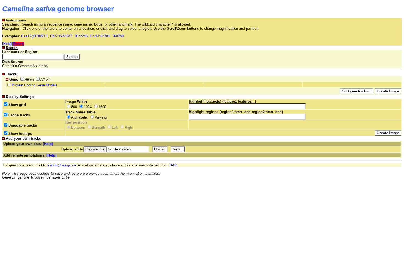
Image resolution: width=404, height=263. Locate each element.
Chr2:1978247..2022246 (69, 36)
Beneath (98, 127)
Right (129, 127)
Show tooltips (20, 134)
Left (115, 127)
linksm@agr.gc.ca (61, 165)
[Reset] (18, 44)
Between (78, 127)
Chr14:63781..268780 (107, 36)
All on (29, 79)
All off (45, 79)
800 (74, 107)
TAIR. (173, 165)
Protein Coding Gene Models (34, 85)
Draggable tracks (22, 125)
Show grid (17, 105)
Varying (101, 117)
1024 (88, 107)
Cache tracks (19, 115)
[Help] (7, 44)
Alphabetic (79, 117)
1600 (102, 107)
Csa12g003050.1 (34, 36)
